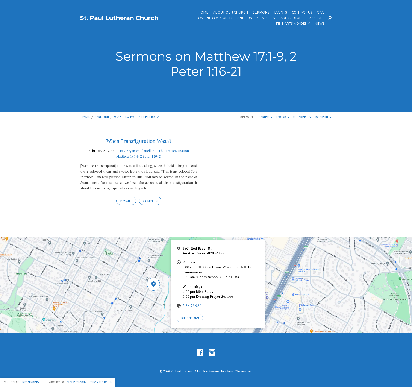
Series (264, 117)
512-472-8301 (193, 306)
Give (321, 12)
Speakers (300, 117)
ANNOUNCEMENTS (252, 18)
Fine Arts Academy (293, 23)
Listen (152, 201)
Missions (316, 18)
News (320, 23)
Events (280, 12)
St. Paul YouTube (288, 18)
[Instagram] (212, 352)
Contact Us (302, 12)
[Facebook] (200, 352)
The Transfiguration (174, 151)
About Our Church (230, 12)
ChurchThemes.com (238, 371)
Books (281, 117)
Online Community (215, 18)
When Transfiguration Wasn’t (138, 141)
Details (126, 201)
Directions (190, 318)
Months (322, 117)
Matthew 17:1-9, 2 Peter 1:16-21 (136, 117)
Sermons (261, 12)
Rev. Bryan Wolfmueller (137, 151)
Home (203, 12)
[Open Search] (330, 18)
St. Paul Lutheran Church (119, 17)
